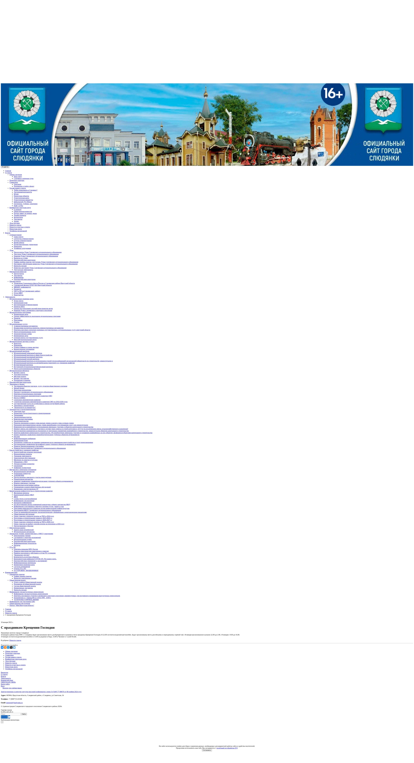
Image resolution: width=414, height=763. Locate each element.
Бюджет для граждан (21, 378)
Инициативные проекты (23, 454)
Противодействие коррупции (24, 260)
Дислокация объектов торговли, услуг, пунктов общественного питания (40, 386)
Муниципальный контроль (19, 351)
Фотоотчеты (18, 217)
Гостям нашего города (17, 188)
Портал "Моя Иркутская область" (21, 605)
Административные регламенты (26, 326)
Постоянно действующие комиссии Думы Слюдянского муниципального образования (46, 264)
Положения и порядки (22, 380)
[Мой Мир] (8, 647)
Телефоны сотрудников (22, 248)
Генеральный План (21, 440)
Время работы (19, 242)
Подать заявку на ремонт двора (25, 213)
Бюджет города (19, 372)
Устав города (18, 301)
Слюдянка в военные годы (23, 178)
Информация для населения (24, 501)
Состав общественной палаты (25, 586)
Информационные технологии (25, 543)
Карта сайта (5, 684)
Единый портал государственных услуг (28, 338)
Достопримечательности (23, 192)
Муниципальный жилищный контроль (28, 357)
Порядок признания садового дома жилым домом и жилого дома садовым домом (44, 423)
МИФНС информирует (22, 287)
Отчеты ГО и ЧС (20, 568)
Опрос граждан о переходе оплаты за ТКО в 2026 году (34, 522)
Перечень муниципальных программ (27, 394)
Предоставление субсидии (23, 526)
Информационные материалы (25, 563)
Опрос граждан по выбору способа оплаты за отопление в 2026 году (39, 524)
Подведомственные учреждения (26, 244)
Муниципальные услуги (18, 324)
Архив (16, 221)
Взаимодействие (11, 572)
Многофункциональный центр (25, 339)
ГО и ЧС (12, 547)
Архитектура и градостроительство (22, 409)
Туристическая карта (21, 198)
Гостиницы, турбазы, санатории (25, 204)
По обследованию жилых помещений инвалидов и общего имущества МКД (42, 504)
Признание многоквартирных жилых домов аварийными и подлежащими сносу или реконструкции (51, 425)
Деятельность (10, 297)
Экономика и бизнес (17, 384)
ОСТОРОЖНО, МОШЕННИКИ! (26, 570)
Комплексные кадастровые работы (26, 485)
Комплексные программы (23, 419)
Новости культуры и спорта (19, 227)
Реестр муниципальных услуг (25, 332)
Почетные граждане (16, 180)
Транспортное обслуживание (24, 458)
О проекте (17, 209)
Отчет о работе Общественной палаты (28, 582)
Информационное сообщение (25, 438)
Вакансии (4, 672)
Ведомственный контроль (23, 365)
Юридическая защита (17, 528)
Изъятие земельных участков (24, 483)
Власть (7, 233)
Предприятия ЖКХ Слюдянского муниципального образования (37, 510)
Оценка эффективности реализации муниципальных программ (37, 316)
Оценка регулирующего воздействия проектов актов (33, 308)
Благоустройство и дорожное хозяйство (24, 450)
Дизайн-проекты (20, 215)
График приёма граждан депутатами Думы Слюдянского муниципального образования (46, 262)
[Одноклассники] (5, 647)
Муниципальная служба (23, 539)
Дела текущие (14, 223)
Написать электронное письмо (25, 578)
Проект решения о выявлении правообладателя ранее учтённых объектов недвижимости (46, 435)
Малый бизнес (19, 388)
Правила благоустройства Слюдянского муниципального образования (40, 448)
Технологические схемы (23, 334)
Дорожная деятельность (22, 456)
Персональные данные (22, 535)
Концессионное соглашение (24, 349)
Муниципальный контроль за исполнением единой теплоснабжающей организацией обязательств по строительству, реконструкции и (63, 361)
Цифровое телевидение (22, 468)
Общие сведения (15, 175)
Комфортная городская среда (20, 208)
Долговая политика (21, 374)
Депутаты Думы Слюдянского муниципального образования (36, 254)
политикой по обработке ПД (227, 748)
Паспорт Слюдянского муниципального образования (33, 392)
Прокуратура (18, 295)
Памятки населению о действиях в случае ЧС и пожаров (35, 553)
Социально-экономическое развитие (27, 400)
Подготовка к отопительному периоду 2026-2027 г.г (33, 520)
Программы (18, 320)
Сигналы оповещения (22, 567)
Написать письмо (20, 266)
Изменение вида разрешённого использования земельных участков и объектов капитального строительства (53, 427)
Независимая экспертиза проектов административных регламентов (39, 328)
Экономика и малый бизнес (24, 405)
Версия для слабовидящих (12, 688)
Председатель (19, 273)
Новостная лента (15, 229)
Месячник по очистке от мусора (25, 460)
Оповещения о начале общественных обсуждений (32, 487)
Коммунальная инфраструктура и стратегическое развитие (31, 491)
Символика (13, 182)
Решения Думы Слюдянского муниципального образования (36, 256)
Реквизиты (18, 246)
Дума (11, 250)
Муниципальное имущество (24, 471)
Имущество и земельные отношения (22, 470)
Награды (17, 545)
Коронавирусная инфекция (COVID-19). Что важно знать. (35, 559)
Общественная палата (17, 580)
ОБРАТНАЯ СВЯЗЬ (8, 682)
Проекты (17, 318)
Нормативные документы (23, 588)
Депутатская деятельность (23, 270)
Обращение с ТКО (20, 462)
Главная (8, 171)
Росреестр (17, 289)
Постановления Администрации (26, 305)
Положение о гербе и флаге (24, 186)
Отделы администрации (23, 241)
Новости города (15, 225)
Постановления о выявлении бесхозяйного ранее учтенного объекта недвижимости (45, 444)
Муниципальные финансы (19, 371)
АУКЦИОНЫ (19, 475)
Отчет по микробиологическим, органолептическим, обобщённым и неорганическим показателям (50, 512)
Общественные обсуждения (24, 514)
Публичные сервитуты (22, 473)
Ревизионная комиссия (17, 272)
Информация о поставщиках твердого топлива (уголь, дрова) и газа (39, 506)
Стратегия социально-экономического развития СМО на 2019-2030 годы (40, 402)
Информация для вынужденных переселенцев (26, 592)
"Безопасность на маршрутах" (25, 407)
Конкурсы (17, 343)
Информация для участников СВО (22, 601)
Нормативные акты (21, 314)
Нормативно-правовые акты (24, 565)
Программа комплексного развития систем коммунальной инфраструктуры (41, 508)
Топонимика (18, 415)
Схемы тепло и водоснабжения (25, 499)
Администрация (15, 235)
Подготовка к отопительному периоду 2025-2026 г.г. (33, 518)
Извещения (18, 345)
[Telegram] (14, 647)
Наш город (18, 176)
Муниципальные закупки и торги (21, 341)
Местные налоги (20, 376)
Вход (3, 686)
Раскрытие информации (23, 502)
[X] (11, 647)
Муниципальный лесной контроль (26, 359)
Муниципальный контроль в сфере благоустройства (33, 355)
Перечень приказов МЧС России (26, 549)
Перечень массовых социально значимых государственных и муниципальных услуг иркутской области (52, 330)
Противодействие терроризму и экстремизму (30, 561)
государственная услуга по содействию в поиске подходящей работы (39, 404)
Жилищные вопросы (21, 493)
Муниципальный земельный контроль (28, 353)
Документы (18, 219)
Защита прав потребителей (24, 530)
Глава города (18, 237)
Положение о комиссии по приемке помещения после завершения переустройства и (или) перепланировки (53, 442)
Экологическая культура (23, 417)
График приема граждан (23, 576)
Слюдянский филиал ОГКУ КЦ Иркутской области (33, 285)
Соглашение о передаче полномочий (27, 537)
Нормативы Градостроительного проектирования (32, 413)
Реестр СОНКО (19, 398)
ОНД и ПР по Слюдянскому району (27, 291)
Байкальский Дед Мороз (23, 202)
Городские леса (19, 411)
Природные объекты (21, 196)
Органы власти (15, 281)
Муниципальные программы (20, 312)
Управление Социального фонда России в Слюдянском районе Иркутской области (44, 283)
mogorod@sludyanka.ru (14, 703)
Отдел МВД (18, 293)
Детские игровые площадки (24, 464)
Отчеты (16, 322)
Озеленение (18, 466)
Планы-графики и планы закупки (26, 347)
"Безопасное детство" (22, 555)
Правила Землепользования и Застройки (29, 446)
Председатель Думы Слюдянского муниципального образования (37, 252)
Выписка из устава (21, 258)
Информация (18, 277)
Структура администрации (24, 239)
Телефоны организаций (18, 231)
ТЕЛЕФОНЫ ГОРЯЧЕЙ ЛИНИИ (26, 600)
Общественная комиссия (23, 211)
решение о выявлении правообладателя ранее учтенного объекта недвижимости (43, 481)
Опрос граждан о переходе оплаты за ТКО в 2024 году (34, 516)
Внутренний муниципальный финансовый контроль (33, 367)
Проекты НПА (19, 306)
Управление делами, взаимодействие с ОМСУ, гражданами (31, 534)
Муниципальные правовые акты (21, 299)
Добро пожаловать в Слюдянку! (25, 190)
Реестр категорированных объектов (27, 369)
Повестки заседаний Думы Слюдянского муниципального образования (40, 268)
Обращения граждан (17, 574)
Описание (17, 184)
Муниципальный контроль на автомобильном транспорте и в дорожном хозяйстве (44, 363)
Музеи (16, 194)
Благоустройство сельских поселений (28, 452)
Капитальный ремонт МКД (24, 495)
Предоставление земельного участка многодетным (32, 477)
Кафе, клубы (18, 206)
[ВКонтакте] (2, 647)
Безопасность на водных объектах (26, 557)
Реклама (17, 437)
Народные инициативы (22, 390)
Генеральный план (20, 303)
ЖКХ (16, 497)
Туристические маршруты (23, 200)
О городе (8, 173)
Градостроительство (21, 421)
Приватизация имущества (23, 479)
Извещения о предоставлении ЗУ (26, 489)
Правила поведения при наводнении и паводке (31, 551)
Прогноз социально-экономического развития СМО (33, 396)
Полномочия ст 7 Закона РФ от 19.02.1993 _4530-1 (32, 598)
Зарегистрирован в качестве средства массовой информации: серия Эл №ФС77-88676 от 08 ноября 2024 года (41, 692)
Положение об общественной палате (27, 584)
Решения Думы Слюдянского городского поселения (33, 310)
